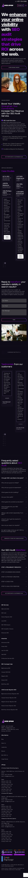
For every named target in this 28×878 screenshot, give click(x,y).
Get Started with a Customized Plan (14, 156)
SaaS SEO (3, 654)
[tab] (5, 263)
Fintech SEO (4, 646)
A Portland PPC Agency (6, 793)
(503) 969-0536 (9, 825)
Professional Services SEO (7, 658)
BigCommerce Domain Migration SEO (10, 693)
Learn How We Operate (14, 67)
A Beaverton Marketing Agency (8, 818)
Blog (2, 739)
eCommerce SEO (5, 642)
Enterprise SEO (5, 632)
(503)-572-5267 (9, 799)
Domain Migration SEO (6, 616)
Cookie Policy (12, 869)
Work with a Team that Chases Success (13, 538)
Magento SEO (4, 676)
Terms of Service (12, 868)
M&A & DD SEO (5, 608)
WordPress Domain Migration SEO (9, 709)
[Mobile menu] (26, 5)
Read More (7, 237)
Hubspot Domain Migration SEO (8, 697)
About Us (3, 743)
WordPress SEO (5, 684)
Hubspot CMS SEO (5, 672)
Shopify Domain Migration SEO (8, 705)
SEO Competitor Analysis (7, 628)
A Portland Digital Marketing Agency (10, 768)
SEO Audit (3, 612)
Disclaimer (18, 869)
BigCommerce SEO (5, 668)
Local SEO (3, 620)
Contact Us (20, 5)
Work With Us (4, 755)
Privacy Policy (4, 868)
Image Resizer (4, 759)
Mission (3, 751)
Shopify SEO (4, 680)
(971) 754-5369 (9, 726)
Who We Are (4, 735)
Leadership (4, 747)
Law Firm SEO (4, 650)
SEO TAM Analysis (5, 624)
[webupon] (7, 5)
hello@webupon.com (10, 727)
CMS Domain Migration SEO (8, 689)
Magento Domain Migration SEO (9, 701)
